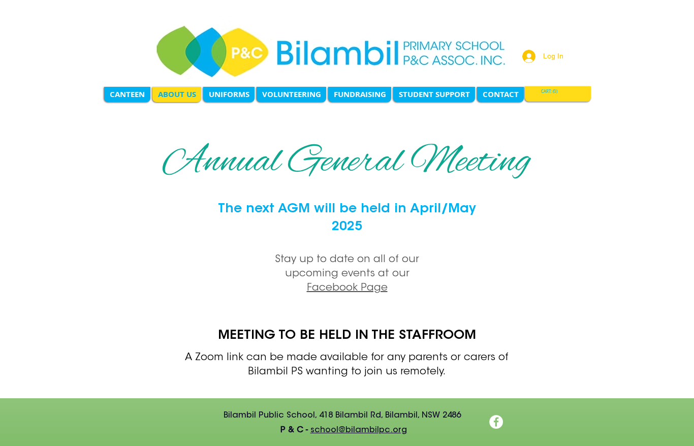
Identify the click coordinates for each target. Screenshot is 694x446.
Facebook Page (347, 288)
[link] (550, 91)
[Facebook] (496, 422)
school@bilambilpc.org (358, 430)
